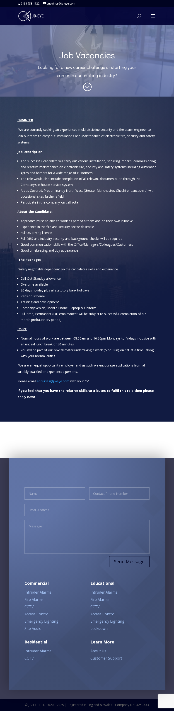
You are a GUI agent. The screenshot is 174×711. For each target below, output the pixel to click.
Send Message (129, 561)
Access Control (36, 614)
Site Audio (32, 628)
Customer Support (106, 658)
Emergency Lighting (41, 621)
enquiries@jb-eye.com (53, 381)
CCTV (29, 606)
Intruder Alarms (37, 592)
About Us (98, 650)
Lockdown (99, 628)
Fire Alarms (34, 599)
